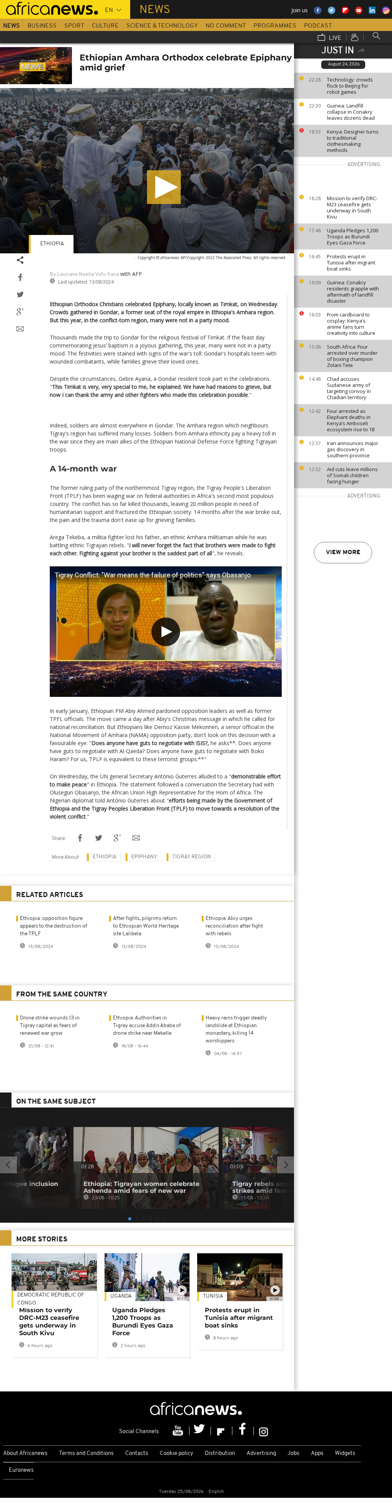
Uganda (121, 1296)
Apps (317, 1453)
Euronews (21, 1470)
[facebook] (243, 1431)
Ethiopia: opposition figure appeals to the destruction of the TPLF (53, 926)
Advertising (261, 1453)
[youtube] (178, 1431)
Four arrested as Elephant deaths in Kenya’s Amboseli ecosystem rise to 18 (350, 420)
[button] (164, 187)
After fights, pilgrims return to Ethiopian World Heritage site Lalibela (146, 926)
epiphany (144, 857)
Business (42, 26)
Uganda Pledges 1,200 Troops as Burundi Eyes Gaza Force (352, 236)
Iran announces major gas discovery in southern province (352, 449)
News (11, 26)
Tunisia (213, 1296)
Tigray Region (191, 857)
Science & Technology (162, 26)
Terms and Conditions (86, 1453)
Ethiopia (52, 244)
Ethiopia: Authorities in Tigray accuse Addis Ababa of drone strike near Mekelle (147, 1025)
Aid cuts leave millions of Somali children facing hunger (352, 475)
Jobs (293, 1453)
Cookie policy (176, 1453)
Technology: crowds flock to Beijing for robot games (350, 86)
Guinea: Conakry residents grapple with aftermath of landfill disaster (353, 291)
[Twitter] (200, 1431)
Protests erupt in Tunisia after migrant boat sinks (351, 262)
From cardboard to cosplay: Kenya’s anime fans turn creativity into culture (351, 324)
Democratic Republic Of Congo (50, 1299)
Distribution (220, 1453)
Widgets (345, 1453)
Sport (74, 26)
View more (343, 553)
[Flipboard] (221, 1431)
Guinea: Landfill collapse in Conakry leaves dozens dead (351, 112)
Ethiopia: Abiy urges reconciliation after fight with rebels (234, 926)
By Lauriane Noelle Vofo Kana (84, 274)
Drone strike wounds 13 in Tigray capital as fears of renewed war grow (50, 1025)
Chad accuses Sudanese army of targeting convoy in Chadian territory (349, 388)
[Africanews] (49, 7)
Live (334, 38)
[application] (147, 170)
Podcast (318, 26)
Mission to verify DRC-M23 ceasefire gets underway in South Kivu (352, 207)
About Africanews (25, 1453)
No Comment (226, 26)
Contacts (136, 1453)
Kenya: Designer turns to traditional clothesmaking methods (353, 141)
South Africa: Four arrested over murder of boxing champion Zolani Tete (352, 356)
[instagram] (263, 1431)
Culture (105, 26)
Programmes (274, 26)
